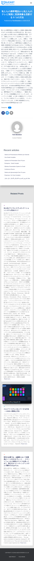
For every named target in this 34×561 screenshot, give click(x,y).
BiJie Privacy (12, 556)
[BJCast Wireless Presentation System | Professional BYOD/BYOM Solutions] (8, 3)
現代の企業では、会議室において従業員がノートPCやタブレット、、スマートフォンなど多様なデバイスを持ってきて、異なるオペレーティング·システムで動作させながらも (17, 461)
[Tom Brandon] (17, 126)
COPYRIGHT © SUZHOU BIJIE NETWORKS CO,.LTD (17, 552)
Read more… (7, 379)
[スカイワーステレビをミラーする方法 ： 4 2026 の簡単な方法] (17, 393)
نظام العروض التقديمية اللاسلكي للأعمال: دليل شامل (17, 178)
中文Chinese (22, 556)
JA (9, 107)
